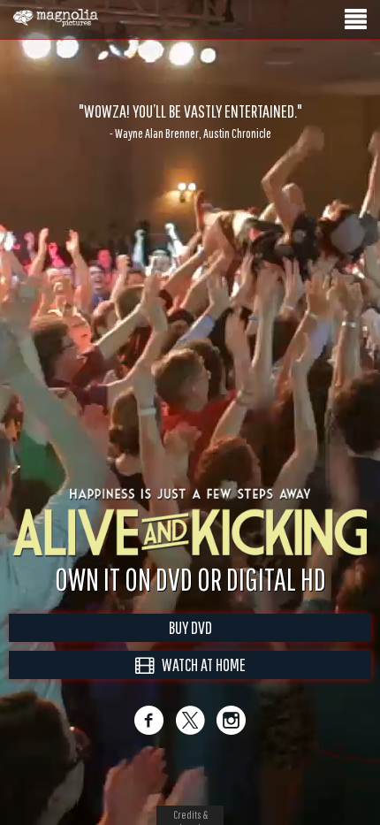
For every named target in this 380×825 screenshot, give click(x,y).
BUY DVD (190, 646)
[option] (190, 121)
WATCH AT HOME (200, 683)
